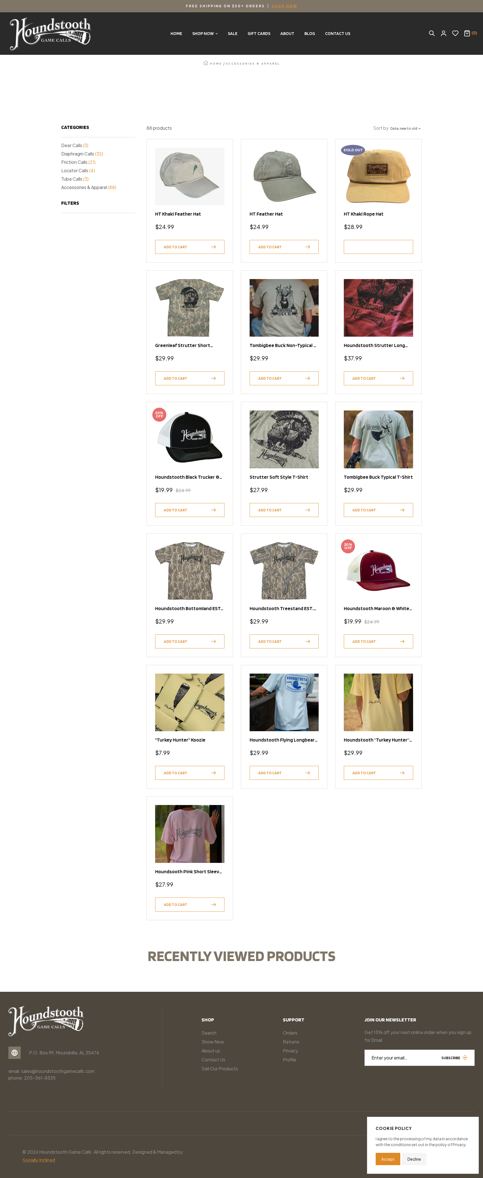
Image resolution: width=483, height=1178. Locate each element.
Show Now (213, 1042)
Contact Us (213, 1060)
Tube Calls (75, 179)
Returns (291, 1042)
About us (211, 1051)
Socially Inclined (38, 1160)
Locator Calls (78, 170)
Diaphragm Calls (82, 154)
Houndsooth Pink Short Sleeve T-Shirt (188, 871)
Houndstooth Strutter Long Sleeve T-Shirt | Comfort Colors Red (377, 345)
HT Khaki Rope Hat (363, 214)
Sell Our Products (220, 1068)
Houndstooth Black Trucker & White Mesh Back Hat (187, 477)
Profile (289, 1060)
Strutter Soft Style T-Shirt (279, 477)
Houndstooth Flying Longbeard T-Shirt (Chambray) (284, 740)
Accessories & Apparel (88, 187)
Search (209, 1033)
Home (216, 63)
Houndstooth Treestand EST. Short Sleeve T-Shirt (281, 608)
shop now (284, 6)
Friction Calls (78, 162)
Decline (414, 1159)
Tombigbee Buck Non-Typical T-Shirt (284, 345)
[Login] (443, 33)
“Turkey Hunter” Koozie (180, 740)
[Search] (431, 33)
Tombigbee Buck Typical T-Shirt (378, 477)
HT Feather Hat (266, 214)
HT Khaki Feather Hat (178, 214)
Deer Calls (74, 145)
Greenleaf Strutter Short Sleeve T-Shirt (182, 345)
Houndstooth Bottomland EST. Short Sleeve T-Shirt (188, 608)
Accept (388, 1159)
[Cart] (467, 33)
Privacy (290, 1051)
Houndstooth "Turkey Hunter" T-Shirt (376, 740)
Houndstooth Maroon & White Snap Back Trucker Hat (376, 608)
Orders (290, 1033)
